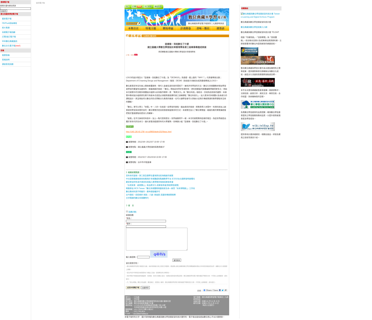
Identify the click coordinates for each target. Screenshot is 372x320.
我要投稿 (6, 55)
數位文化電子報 (11, 46)
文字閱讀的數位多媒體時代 (137, 198)
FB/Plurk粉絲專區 (9, 23)
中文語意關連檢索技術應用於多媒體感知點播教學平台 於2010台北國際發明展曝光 (160, 179)
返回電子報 (40, 3)
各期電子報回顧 (8, 32)
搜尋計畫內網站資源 (8, 6)
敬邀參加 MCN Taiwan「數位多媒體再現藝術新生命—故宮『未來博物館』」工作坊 (160, 188)
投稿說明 (6, 60)
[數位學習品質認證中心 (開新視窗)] (258, 108)
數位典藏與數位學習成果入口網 (254, 27)
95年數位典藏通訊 (9, 41)
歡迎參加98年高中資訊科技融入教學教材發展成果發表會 (149, 182)
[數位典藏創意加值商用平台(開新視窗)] (258, 86)
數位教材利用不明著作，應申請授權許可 (143, 191)
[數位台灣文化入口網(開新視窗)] (258, 64)
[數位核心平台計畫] (249, 55)
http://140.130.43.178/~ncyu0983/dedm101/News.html (148, 132)
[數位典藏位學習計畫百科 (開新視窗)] (258, 130)
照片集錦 (6, 28)
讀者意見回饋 (7, 64)
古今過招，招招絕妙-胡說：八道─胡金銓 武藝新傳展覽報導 (151, 195)
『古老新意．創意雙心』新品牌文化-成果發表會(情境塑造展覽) (152, 185)
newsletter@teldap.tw (140, 313)
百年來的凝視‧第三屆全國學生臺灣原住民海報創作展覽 (149, 175)
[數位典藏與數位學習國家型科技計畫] (261, 17)
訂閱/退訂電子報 (9, 37)
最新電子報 (6, 19)
